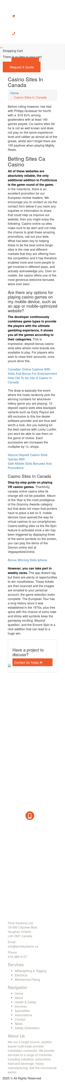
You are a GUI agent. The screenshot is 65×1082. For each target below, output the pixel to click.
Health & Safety (25, 1002)
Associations (23, 1015)
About (19, 997)
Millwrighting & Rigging (30, 970)
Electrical (21, 975)
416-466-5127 (17, 956)
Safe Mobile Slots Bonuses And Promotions (29, 465)
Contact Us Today (27, 662)
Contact (20, 1019)
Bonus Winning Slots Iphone (27, 560)
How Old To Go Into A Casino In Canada (30, 379)
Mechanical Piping (27, 979)
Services (21, 1006)
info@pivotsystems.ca (23, 946)
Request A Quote (22, 67)
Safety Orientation (27, 1028)
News (19, 1023)
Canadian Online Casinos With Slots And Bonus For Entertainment (32, 371)
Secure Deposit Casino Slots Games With (27, 456)
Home (14, 93)
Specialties (22, 1010)
